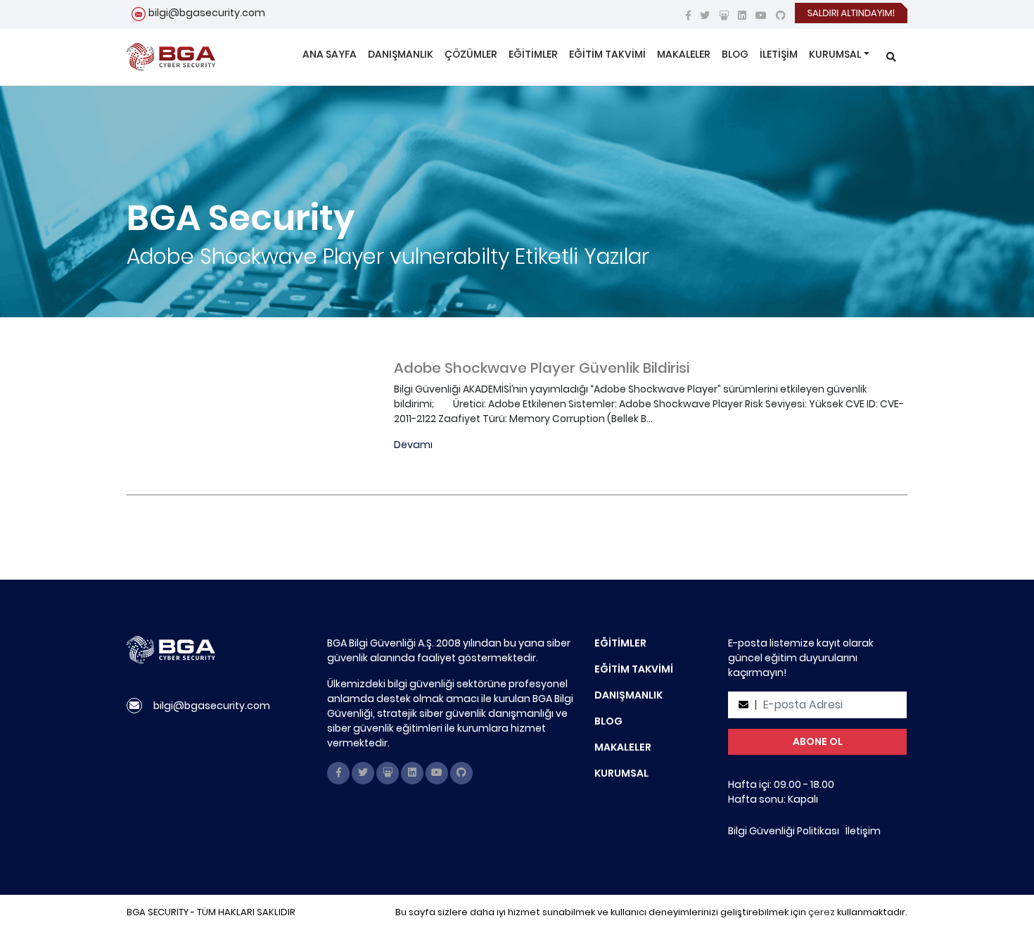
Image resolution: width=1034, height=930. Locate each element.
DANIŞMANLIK (400, 54)
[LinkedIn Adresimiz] (742, 15)
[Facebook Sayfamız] (688, 15)
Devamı (413, 445)
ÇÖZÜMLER (471, 54)
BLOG (735, 54)
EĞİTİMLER (533, 54)
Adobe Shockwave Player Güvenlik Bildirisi (541, 368)
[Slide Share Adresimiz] (723, 15)
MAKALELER (683, 54)
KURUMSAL (835, 54)
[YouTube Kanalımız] (761, 15)
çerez (821, 912)
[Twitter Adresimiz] (704, 15)
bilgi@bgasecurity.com (206, 13)
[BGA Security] (171, 57)
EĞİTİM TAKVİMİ (607, 54)
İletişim (863, 831)
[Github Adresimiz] (780, 15)
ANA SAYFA (329, 54)
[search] (891, 57)
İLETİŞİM (779, 54)
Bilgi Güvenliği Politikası (783, 831)
